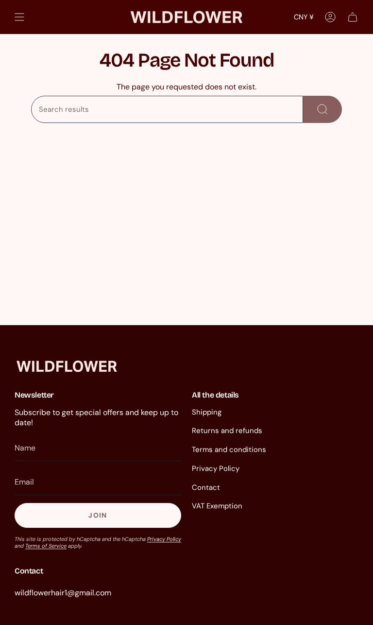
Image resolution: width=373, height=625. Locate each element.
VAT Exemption (217, 506)
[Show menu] (19, 17)
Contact (206, 487)
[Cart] (352, 17)
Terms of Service (46, 545)
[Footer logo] (67, 366)
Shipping (206, 412)
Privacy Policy (164, 539)
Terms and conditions (229, 449)
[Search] (322, 109)
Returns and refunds (227, 430)
